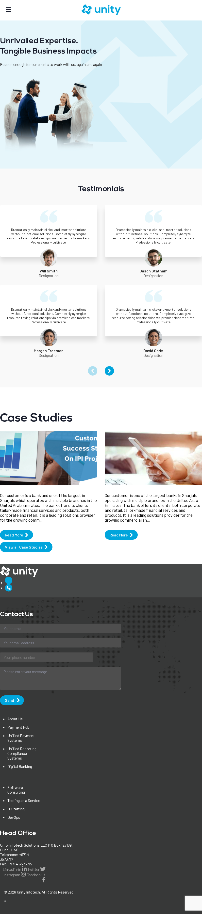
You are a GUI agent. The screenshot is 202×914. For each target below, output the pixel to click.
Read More (14, 535)
